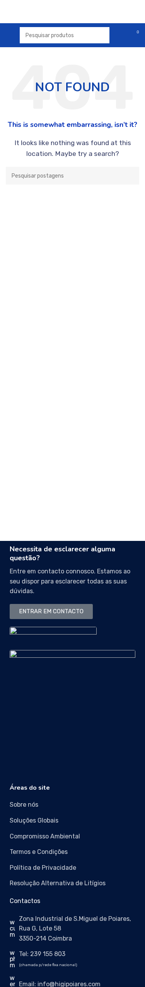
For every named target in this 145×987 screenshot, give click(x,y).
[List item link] (72, 805)
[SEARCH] (130, 176)
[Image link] (53, 634)
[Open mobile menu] (9, 35)
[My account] (120, 35)
